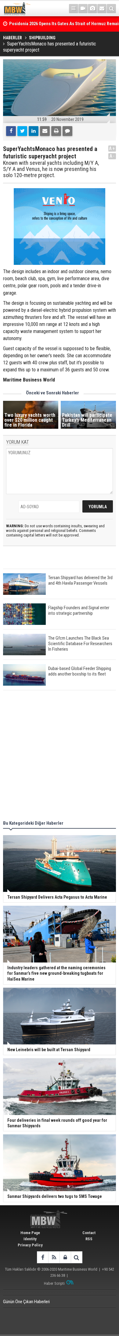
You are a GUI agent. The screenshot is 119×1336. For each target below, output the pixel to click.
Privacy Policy (30, 1245)
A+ (112, 148)
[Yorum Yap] (67, 131)
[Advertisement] (59, 756)
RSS (88, 1239)
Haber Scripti (54, 1283)
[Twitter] (22, 131)
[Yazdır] (56, 131)
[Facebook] (11, 131)
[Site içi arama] (111, 8)
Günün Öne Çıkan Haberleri (26, 1301)
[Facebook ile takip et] (42, 1257)
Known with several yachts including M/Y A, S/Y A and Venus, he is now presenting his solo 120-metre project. (51, 169)
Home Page (30, 1232)
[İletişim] (101, 8)
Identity (30, 1239)
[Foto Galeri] (92, 8)
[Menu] (73, 8)
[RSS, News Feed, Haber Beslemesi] (54, 1257)
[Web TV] (83, 8)
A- (112, 156)
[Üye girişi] (65, 1257)
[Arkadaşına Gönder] (45, 131)
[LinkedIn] (33, 131)
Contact (89, 1232)
